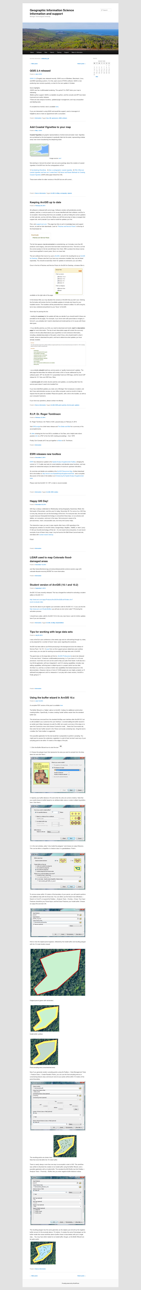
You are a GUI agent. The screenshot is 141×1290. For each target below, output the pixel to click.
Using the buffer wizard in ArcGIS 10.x (52, 697)
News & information (77, 52)
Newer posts (82, 63)
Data (46, 52)
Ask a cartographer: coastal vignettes (60, 170)
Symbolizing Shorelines (38, 170)
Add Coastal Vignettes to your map (50, 127)
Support (66, 52)
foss (47, 118)
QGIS (60, 118)
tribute (60, 440)
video (33, 433)
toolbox (56, 492)
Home (32, 52)
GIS (50, 118)
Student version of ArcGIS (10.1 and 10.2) (54, 584)
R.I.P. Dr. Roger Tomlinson (45, 414)
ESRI (56, 405)
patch (60, 405)
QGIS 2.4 (33, 78)
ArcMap (57, 193)
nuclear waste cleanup (46, 535)
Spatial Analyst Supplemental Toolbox (64, 462)
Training (59, 52)
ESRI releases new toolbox (45, 454)
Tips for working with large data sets (51, 631)
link (37, 436)
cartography (63, 193)
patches (64, 405)
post (48, 649)
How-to (52, 52)
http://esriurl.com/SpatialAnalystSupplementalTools (58, 473)
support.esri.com (41, 224)
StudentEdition (60, 623)
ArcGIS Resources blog (64, 471)
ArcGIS (53, 193)
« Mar (96, 76)
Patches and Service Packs (67, 226)
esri (60, 158)
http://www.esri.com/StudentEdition (41, 609)
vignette (69, 193)
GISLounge (36, 426)
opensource (55, 118)
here (57, 107)
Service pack (70, 405)
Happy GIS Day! (39, 501)
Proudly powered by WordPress (70, 1283)
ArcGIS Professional (64, 656)
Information (38, 118)
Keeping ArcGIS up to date (45, 202)
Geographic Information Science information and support (52, 12)
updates (77, 405)
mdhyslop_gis (45, 58)
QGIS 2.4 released (40, 70)
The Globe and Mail (64, 426)
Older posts (34, 63)
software (64, 118)
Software (39, 52)
